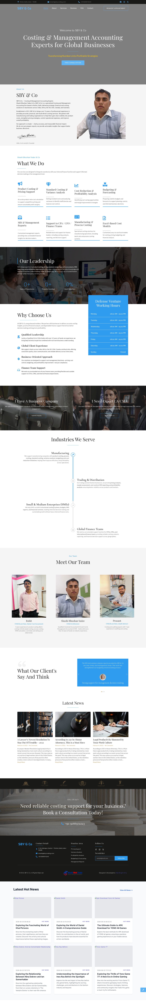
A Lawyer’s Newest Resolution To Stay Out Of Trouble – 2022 (33, 741)
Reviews (73, 8)
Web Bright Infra (121, 873)
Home (46, 8)
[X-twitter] (103, 849)
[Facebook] (120, 2)
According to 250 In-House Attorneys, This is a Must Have (70, 741)
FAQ (82, 8)
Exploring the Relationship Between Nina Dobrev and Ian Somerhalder (30, 977)
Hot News (45, 921)
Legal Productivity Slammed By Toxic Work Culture (108, 741)
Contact (90, 8)
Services (63, 8)
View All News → (126, 890)
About (54, 8)
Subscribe (121, 858)
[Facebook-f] (96, 849)
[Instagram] (124, 2)
